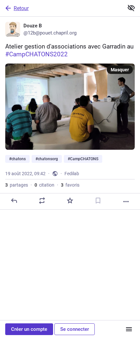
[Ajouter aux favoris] (70, 200)
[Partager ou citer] (42, 200)
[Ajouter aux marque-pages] (98, 200)
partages (16, 185)
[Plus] (126, 201)
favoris (70, 185)
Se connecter (74, 329)
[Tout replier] (131, 8)
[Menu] (129, 329)
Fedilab (71, 173)
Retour (21, 8)
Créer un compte (29, 329)
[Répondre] (14, 200)
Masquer (120, 69)
